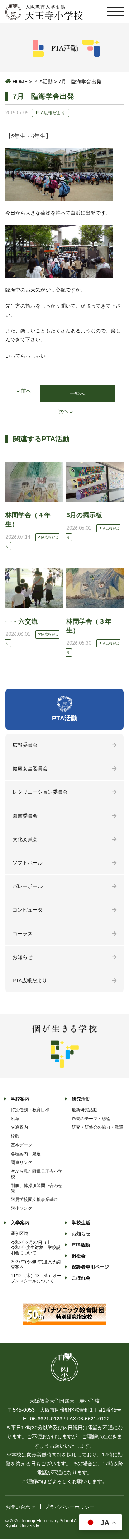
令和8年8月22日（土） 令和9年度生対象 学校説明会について (36, 1248)
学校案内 (20, 1099)
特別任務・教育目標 (30, 1109)
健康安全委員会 (30, 768)
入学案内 (20, 1222)
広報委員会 (25, 745)
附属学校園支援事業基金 (34, 1199)
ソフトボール (28, 863)
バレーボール (28, 886)
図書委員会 (25, 816)
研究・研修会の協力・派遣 (97, 1127)
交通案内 (19, 1127)
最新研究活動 (84, 1109)
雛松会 (79, 1256)
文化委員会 (25, 839)
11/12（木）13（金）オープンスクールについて (36, 1278)
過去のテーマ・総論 (91, 1118)
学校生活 (81, 1222)
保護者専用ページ (90, 1267)
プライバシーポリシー (69, 1507)
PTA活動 (43, 81)
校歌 (15, 1136)
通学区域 (19, 1233)
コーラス (23, 933)
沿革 (15, 1118)
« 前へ (24, 391)
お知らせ (23, 957)
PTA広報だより (30, 980)
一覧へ (78, 394)
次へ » (65, 411)
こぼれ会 (81, 1278)
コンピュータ (28, 910)
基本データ (21, 1145)
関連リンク (21, 1162)
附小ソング (21, 1208)
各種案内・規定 (26, 1153)
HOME (20, 81)
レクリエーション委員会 (40, 792)
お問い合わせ (20, 1507)
